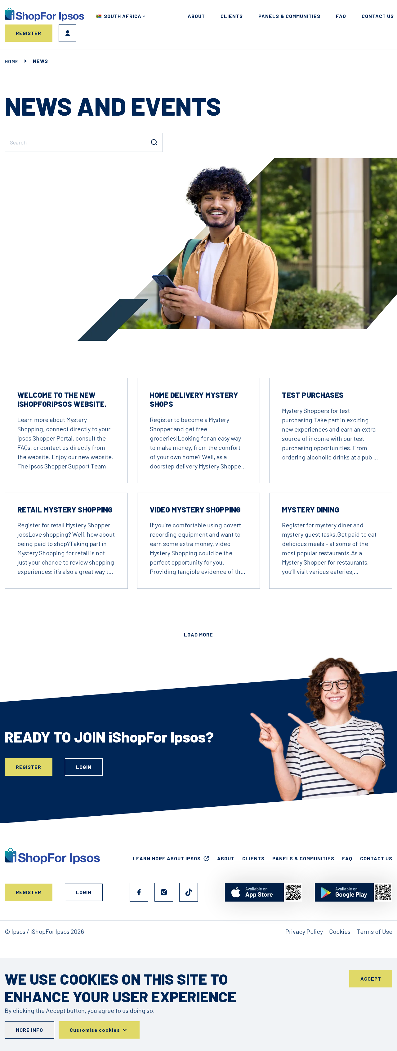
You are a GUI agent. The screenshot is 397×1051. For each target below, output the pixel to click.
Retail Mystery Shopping (65, 509)
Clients (232, 16)
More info (29, 1030)
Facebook (139, 892)
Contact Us (376, 858)
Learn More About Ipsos (167, 858)
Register (28, 33)
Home (12, 61)
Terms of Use (374, 931)
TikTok (188, 892)
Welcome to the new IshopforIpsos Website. (61, 399)
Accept (370, 979)
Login (67, 33)
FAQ (341, 16)
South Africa (122, 16)
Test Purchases (313, 394)
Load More (198, 634)
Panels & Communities (289, 16)
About (196, 16)
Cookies (339, 931)
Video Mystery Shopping (195, 509)
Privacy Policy (304, 931)
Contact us (378, 16)
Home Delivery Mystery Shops (194, 399)
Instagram (163, 892)
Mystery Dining (310, 509)
